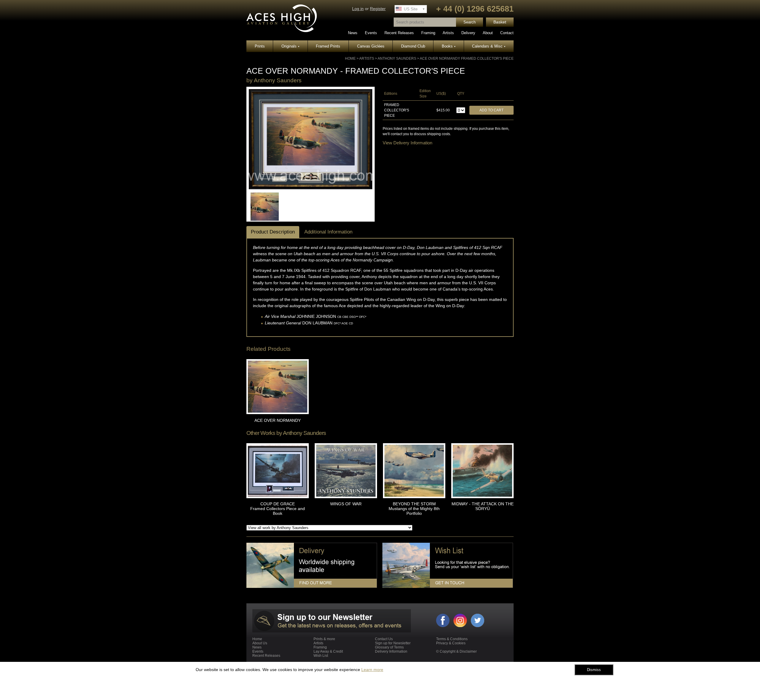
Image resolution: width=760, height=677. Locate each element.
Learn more (372, 669)
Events (371, 33)
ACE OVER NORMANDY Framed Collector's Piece (467, 58)
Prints (260, 46)
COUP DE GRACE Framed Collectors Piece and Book (277, 508)
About (488, 33)
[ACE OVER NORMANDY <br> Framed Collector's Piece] (310, 188)
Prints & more (324, 639)
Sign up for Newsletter (393, 643)
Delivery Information (391, 651)
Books (448, 46)
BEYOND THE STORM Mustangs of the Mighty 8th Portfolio (414, 508)
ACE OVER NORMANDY (277, 420)
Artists (448, 33)
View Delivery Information (407, 142)
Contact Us (384, 639)
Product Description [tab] (273, 232)
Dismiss (594, 669)
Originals (290, 46)
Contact (507, 33)
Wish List (321, 656)
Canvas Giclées (370, 46)
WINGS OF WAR (346, 503)
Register (378, 9)
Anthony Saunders (397, 58)
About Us (259, 643)
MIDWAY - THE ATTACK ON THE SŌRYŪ (483, 506)
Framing (428, 33)
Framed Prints (328, 46)
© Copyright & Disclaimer (456, 651)
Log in (358, 9)
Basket (499, 22)
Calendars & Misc (488, 46)
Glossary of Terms (389, 647)
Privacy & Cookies (451, 643)
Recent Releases (399, 33)
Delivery (468, 33)
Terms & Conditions (452, 639)
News (352, 33)
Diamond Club (413, 46)
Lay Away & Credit (328, 651)
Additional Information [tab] (328, 232)
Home (350, 58)
